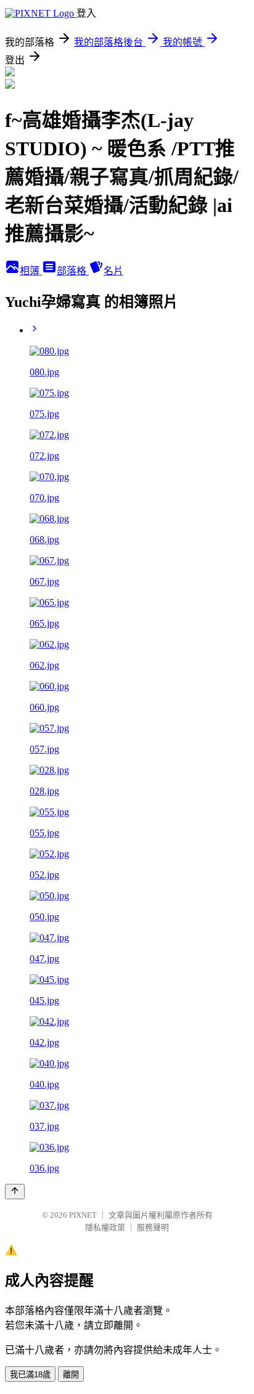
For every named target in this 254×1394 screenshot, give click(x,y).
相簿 (31, 271)
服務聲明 (153, 1227)
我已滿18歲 (30, 1374)
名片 (113, 271)
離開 (71, 1374)
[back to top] (15, 1191)
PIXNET (83, 1215)
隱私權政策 (105, 1227)
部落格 (73, 271)
